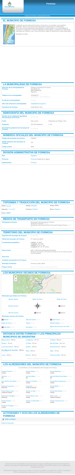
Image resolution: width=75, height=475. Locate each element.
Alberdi (6, 319)
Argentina (34, 155)
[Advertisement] (37, 64)
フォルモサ (11, 209)
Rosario (4, 343)
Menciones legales (10, 470)
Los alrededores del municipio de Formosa (32, 364)
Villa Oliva (7, 327)
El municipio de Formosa (19, 20)
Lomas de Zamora (7, 346)
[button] (15, 276)
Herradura (29, 327)
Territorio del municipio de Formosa (28, 232)
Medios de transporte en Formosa (26, 219)
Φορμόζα (34, 205)
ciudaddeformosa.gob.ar (38, 103)
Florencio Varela (55, 355)
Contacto (36, 470)
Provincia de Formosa (30, 15)
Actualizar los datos (22, 34)
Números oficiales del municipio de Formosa (33, 135)
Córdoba (52, 340)
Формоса (57, 209)
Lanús (3, 355)
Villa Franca (56, 319)
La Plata (28, 343)
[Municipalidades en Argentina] (11, 4)
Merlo (27, 351)
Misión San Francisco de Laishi (59, 326)
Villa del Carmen (13, 306)
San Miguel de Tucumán (10, 350)
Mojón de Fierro (37, 299)
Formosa (50, 3)
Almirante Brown (55, 346)
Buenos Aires (6, 340)
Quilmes (28, 346)
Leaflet (37, 293)
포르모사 (35, 209)
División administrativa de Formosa (26, 152)
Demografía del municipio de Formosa (28, 113)
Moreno (28, 355)
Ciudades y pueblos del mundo (51, 470)
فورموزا (8, 205)
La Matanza (29, 340)
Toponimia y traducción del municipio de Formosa (36, 202)
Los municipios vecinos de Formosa (26, 272)
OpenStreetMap (50, 293)
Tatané (28, 323)
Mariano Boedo (13, 299)
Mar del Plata (54, 343)
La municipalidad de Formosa (22, 84)
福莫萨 (9, 213)
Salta (51, 351)
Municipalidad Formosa (44, 15)
